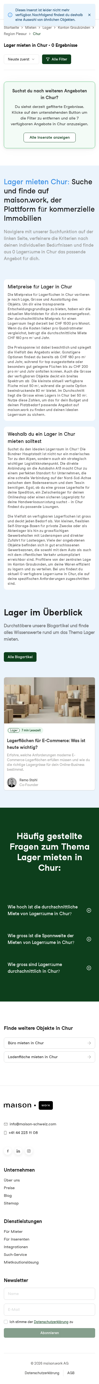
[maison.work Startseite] (49, 1105)
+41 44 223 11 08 (23, 1132)
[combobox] (21, 59)
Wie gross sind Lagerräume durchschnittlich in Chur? (35, 968)
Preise (9, 1188)
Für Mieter (13, 1231)
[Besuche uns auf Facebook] (8, 1151)
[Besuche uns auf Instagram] (29, 1151)
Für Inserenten (16, 1239)
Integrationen (16, 1247)
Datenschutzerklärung (51, 1322)
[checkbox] (6, 1322)
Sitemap (11, 1203)
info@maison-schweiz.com (33, 1124)
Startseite (11, 28)
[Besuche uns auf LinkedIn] (18, 1151)
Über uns (12, 1180)
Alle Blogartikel (20, 657)
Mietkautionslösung (21, 1262)
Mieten (30, 28)
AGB (70, 1373)
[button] (49, 115)
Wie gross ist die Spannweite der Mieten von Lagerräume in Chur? (41, 939)
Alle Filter (59, 59)
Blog (8, 1195)
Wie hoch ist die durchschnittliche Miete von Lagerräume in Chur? (43, 910)
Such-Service (15, 1254)
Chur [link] (37, 34)
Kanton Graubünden (74, 28)
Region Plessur (15, 34)
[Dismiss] (89, 15)
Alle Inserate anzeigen (50, 137)
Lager (47, 28)
